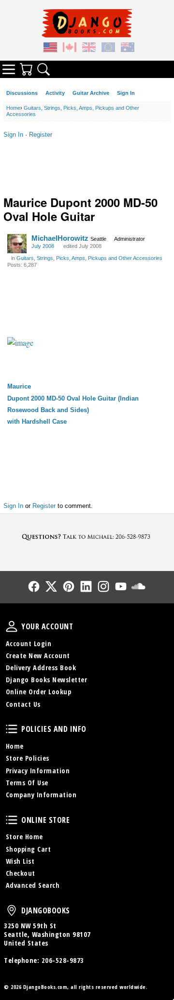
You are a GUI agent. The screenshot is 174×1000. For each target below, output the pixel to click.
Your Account (11, 626)
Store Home (24, 836)
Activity (55, 93)
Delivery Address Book (41, 667)
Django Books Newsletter (46, 679)
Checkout (20, 873)
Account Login (29, 643)
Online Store (11, 820)
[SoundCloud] (138, 586)
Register (40, 134)
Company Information (41, 794)
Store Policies (27, 758)
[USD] (50, 48)
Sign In (126, 93)
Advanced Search (33, 885)
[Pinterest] (68, 586)
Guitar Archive (90, 93)
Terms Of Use (27, 782)
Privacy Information (38, 770)
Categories (8, 69)
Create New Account (38, 655)
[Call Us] (87, 536)
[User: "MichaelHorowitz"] (17, 243)
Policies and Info (11, 729)
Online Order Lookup (39, 691)
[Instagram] (103, 586)
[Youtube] (121, 586)
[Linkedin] (86, 586)
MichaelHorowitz (59, 238)
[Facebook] (34, 586)
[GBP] (89, 48)
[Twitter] (51, 586)
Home (15, 746)
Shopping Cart (28, 849)
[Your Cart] (26, 69)
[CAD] (69, 48)
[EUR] (108, 48)
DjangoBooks (11, 910)
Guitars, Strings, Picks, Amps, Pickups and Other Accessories (89, 258)
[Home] (87, 23)
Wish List (20, 861)
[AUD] (127, 48)
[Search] (43, 69)
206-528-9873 (63, 960)
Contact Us (23, 704)
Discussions (22, 93)
